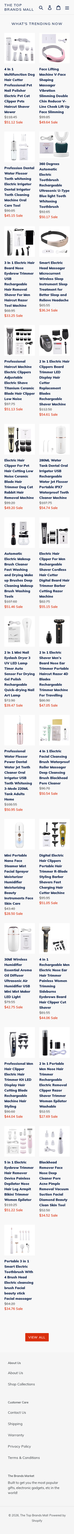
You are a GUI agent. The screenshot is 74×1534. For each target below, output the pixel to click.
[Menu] (67, 7)
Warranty (16, 1435)
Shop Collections (21, 1384)
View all (36, 1337)
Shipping (15, 1423)
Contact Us (17, 1412)
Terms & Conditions (24, 1457)
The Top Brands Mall (19, 7)
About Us (15, 1373)
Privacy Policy (19, 1446)
